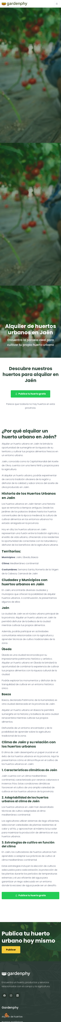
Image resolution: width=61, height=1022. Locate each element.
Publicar (11, 949)
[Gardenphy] (14, 4)
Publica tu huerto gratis (32, 393)
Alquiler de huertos (12, 1016)
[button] (56, 3)
